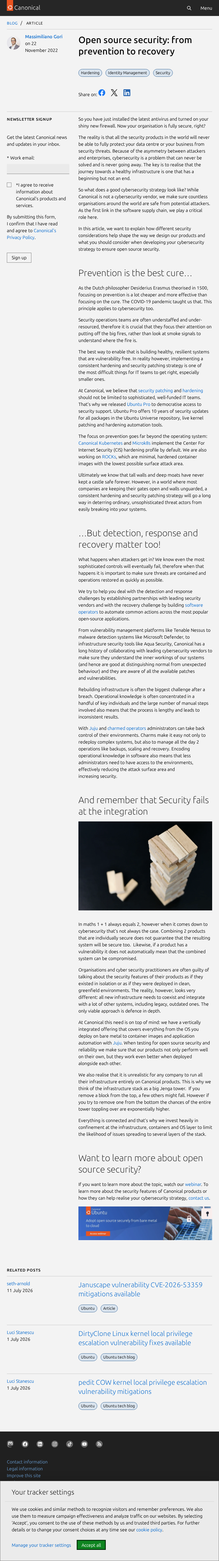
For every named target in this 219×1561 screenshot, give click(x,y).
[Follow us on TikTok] (70, 1445)
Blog (12, 22)
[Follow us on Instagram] (55, 1445)
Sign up (19, 257)
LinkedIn (126, 92)
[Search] (189, 8)
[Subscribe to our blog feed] (100, 1445)
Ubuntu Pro (138, 404)
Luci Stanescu (20, 1332)
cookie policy (149, 1529)
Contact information (27, 1461)
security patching (155, 390)
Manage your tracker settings (41, 1545)
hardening (192, 390)
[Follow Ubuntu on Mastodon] (11, 1445)
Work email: (22, 157)
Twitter (114, 92)
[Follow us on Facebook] (26, 1445)
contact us (198, 1197)
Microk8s (141, 443)
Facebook (101, 92)
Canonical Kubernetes (100, 443)
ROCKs (109, 456)
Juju (93, 728)
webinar (193, 1184)
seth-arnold (18, 1283)
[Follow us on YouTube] (85, 1445)
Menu (206, 8)
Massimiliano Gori (43, 36)
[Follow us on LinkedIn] (41, 1445)
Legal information (25, 1468)
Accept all (91, 1545)
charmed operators (127, 728)
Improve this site (24, 1475)
